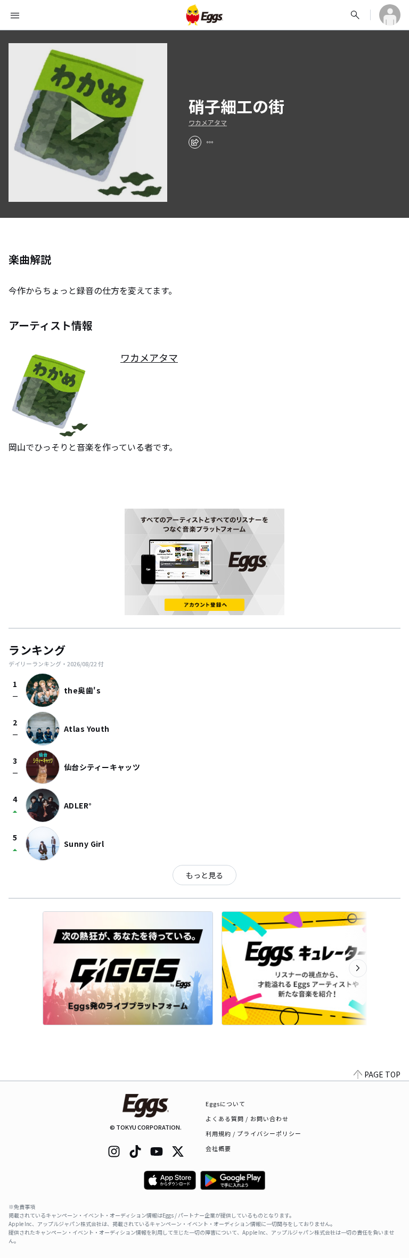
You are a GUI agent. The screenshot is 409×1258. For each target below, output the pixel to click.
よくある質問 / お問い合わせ (247, 1118)
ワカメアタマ (208, 122)
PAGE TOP (382, 1074)
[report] (209, 142)
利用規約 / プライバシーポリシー (254, 1133)
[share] (195, 142)
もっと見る (204, 875)
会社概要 (218, 1148)
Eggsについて (226, 1103)
